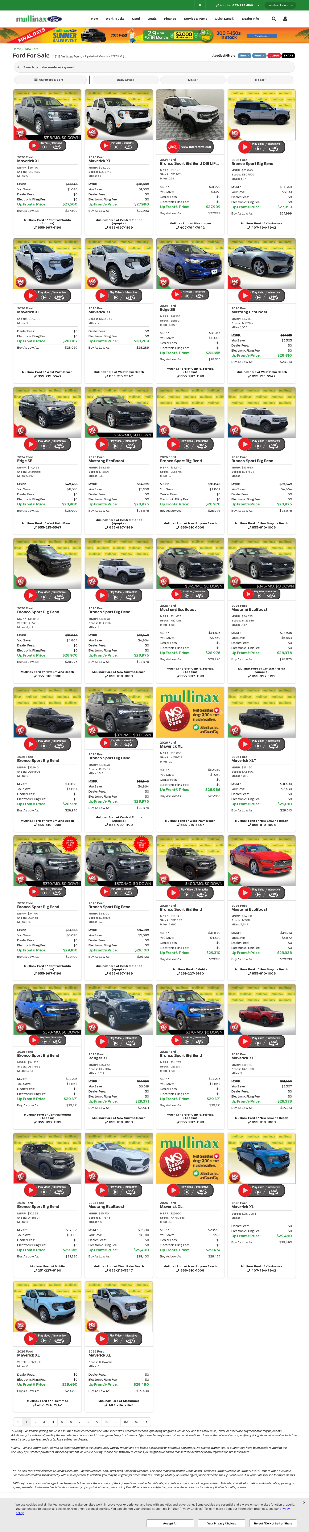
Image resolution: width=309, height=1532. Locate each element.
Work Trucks (115, 18)
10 (106, 1421)
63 (137, 1421)
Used (136, 18)
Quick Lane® (224, 18)
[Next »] (146, 1422)
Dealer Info (250, 18)
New (94, 18)
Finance (170, 18)
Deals (152, 18)
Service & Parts (195, 18)
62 (126, 1421)
